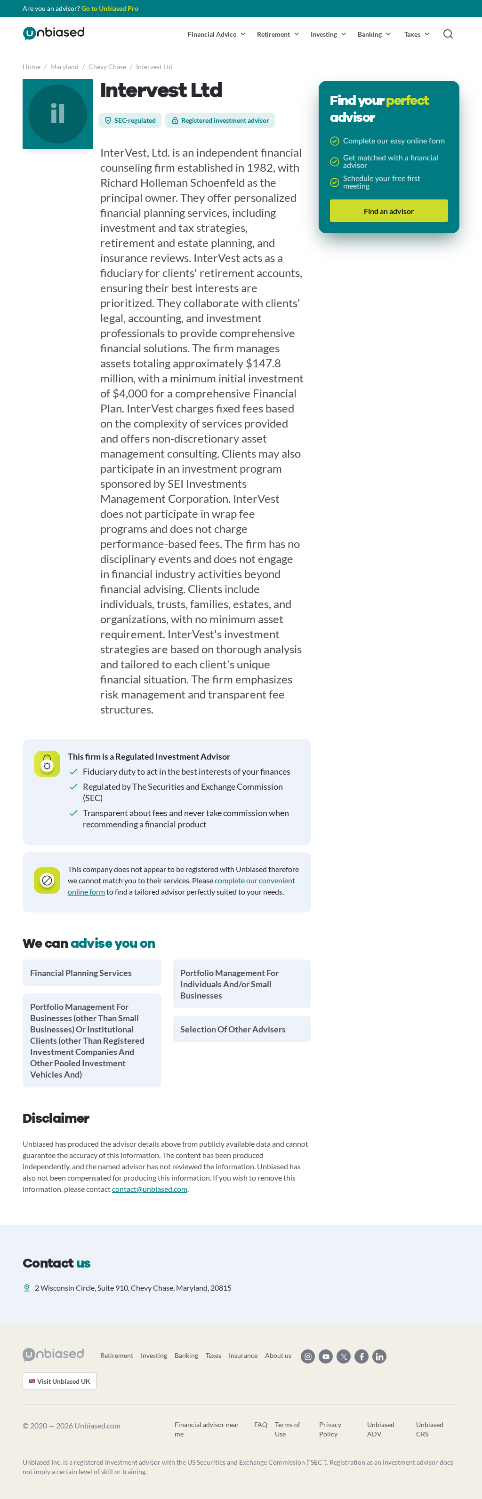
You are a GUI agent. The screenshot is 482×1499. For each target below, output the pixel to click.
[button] (216, 33)
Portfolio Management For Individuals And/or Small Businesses (229, 984)
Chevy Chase (107, 67)
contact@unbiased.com (149, 1188)
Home (31, 67)
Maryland (64, 67)
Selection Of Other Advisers (233, 1029)
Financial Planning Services (81, 973)
